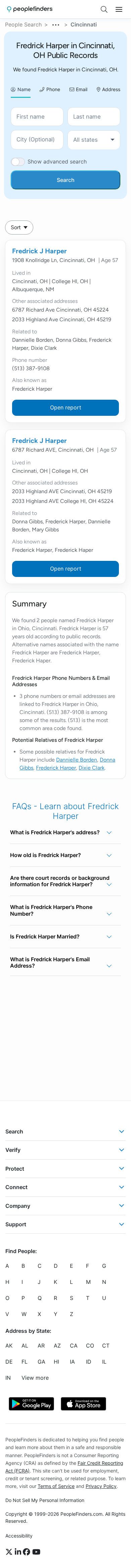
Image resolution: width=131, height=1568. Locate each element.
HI (56, 1362)
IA (72, 1362)
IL (104, 1362)
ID (88, 1362)
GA (41, 1362)
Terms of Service (56, 1486)
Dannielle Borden (76, 760)
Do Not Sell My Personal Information (44, 1500)
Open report (65, 407)
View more (35, 1378)
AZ (57, 1346)
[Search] (104, 9)
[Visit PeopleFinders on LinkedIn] (19, 1552)
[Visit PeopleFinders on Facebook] (27, 1552)
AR (41, 1346)
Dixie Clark (91, 768)
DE (9, 1362)
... (56, 23)
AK (8, 1346)
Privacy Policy (101, 1486)
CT (106, 1346)
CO (90, 1346)
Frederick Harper (56, 768)
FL (24, 1362)
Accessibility (19, 1536)
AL (24, 1346)
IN (8, 1378)
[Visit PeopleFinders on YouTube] (36, 1552)
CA (74, 1346)
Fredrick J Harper (39, 251)
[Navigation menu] (119, 9)
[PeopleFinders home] (29, 9)
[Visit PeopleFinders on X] (10, 1552)
